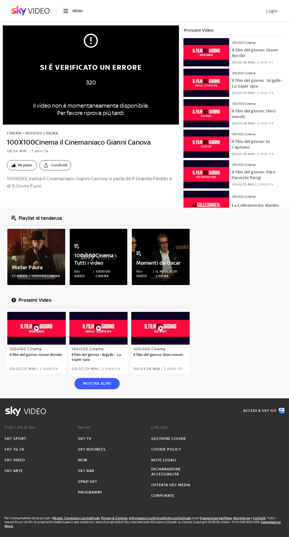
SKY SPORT (15, 438)
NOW (82, 460)
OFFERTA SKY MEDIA (170, 485)
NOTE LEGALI (163, 460)
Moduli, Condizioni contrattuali (76, 518)
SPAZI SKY (87, 481)
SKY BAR (86, 471)
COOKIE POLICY (166, 449)
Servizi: (84, 427)
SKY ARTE (14, 471)
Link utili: (160, 427)
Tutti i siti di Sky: (20, 427)
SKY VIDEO (15, 460)
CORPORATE (162, 495)
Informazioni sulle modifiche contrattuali (160, 518)
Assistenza (241, 518)
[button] (22, 165)
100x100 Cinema (41, 133)
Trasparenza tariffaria (216, 518)
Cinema (14, 133)
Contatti (259, 518)
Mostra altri (97, 383)
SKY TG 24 (14, 449)
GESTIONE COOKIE (168, 438)
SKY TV (84, 438)
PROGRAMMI (90, 492)
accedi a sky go (260, 410)
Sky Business (92, 449)
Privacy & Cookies (114, 518)
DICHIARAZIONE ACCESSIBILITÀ (166, 471)
